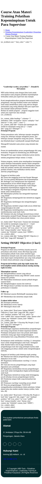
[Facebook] (14, 444)
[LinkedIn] (4, 444)
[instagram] (9, 444)
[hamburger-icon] (37, 4)
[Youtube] (19, 444)
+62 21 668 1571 (10, 459)
